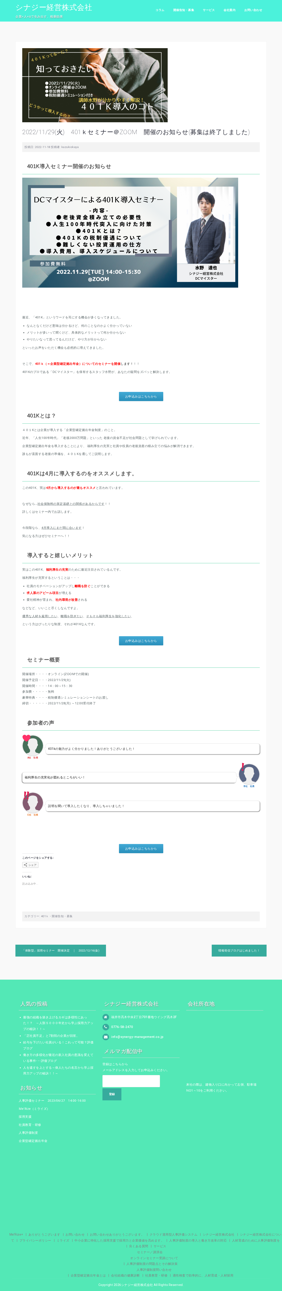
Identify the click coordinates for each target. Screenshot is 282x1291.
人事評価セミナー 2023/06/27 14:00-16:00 (52, 1100)
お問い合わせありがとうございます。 (117, 1234)
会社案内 (230, 10)
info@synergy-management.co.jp (137, 1036)
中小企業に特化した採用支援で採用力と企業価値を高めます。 (119, 1240)
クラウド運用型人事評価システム (174, 1234)
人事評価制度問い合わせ (154, 1269)
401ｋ (45, 916)
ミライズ (63, 1240)
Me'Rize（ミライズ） (34, 1109)
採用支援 (25, 1116)
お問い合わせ (253, 10)
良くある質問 (138, 1246)
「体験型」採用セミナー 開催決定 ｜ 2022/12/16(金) (60, 950)
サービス (209, 10)
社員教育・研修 (30, 1125)
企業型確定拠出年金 (33, 1141)
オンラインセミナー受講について (154, 1258)
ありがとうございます (44, 1234)
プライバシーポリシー (35, 1240)
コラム (160, 10)
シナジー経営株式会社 (53, 7)
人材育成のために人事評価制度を (256, 1240)
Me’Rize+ (16, 1234)
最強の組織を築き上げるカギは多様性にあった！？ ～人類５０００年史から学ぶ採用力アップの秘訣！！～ (58, 1023)
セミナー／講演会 (150, 1252)
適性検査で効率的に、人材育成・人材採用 (203, 1275)
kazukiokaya (70, 147)
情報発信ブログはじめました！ (239, 950)
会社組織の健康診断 (125, 1275)
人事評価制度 (28, 1132)
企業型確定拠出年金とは (88, 1275)
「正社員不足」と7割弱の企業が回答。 (51, 1035)
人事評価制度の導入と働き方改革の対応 (198, 1240)
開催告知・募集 (183, 10)
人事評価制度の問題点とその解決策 (152, 1263)
